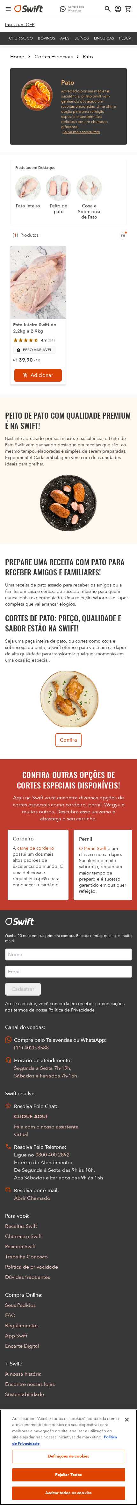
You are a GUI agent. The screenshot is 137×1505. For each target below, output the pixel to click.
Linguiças (104, 38)
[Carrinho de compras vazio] (128, 9)
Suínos (82, 38)
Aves (64, 38)
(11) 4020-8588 (31, 1047)
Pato (88, 56)
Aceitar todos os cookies (68, 1493)
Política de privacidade (31, 1267)
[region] (68, 1457)
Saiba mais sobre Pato (81, 131)
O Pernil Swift (92, 849)
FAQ (10, 1315)
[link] (20, 25)
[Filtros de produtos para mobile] (123, 235)
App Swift (16, 1335)
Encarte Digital (22, 1346)
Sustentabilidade (24, 1394)
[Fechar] (127, 1420)
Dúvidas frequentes (27, 1277)
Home (17, 56)
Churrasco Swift (23, 1236)
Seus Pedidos (20, 1305)
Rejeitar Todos (68, 1475)
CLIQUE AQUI (30, 1116)
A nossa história (23, 1374)
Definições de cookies (69, 1456)
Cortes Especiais (53, 56)
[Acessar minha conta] (118, 9)
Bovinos (46, 38)
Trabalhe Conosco (26, 1256)
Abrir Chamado (32, 1198)
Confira (68, 740)
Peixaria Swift (20, 1246)
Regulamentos (22, 1325)
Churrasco (21, 38)
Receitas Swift (21, 1226)
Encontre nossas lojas (30, 1384)
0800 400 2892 (52, 1154)
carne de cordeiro (35, 848)
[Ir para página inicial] (28, 9)
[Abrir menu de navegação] (8, 9)
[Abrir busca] (108, 9)
